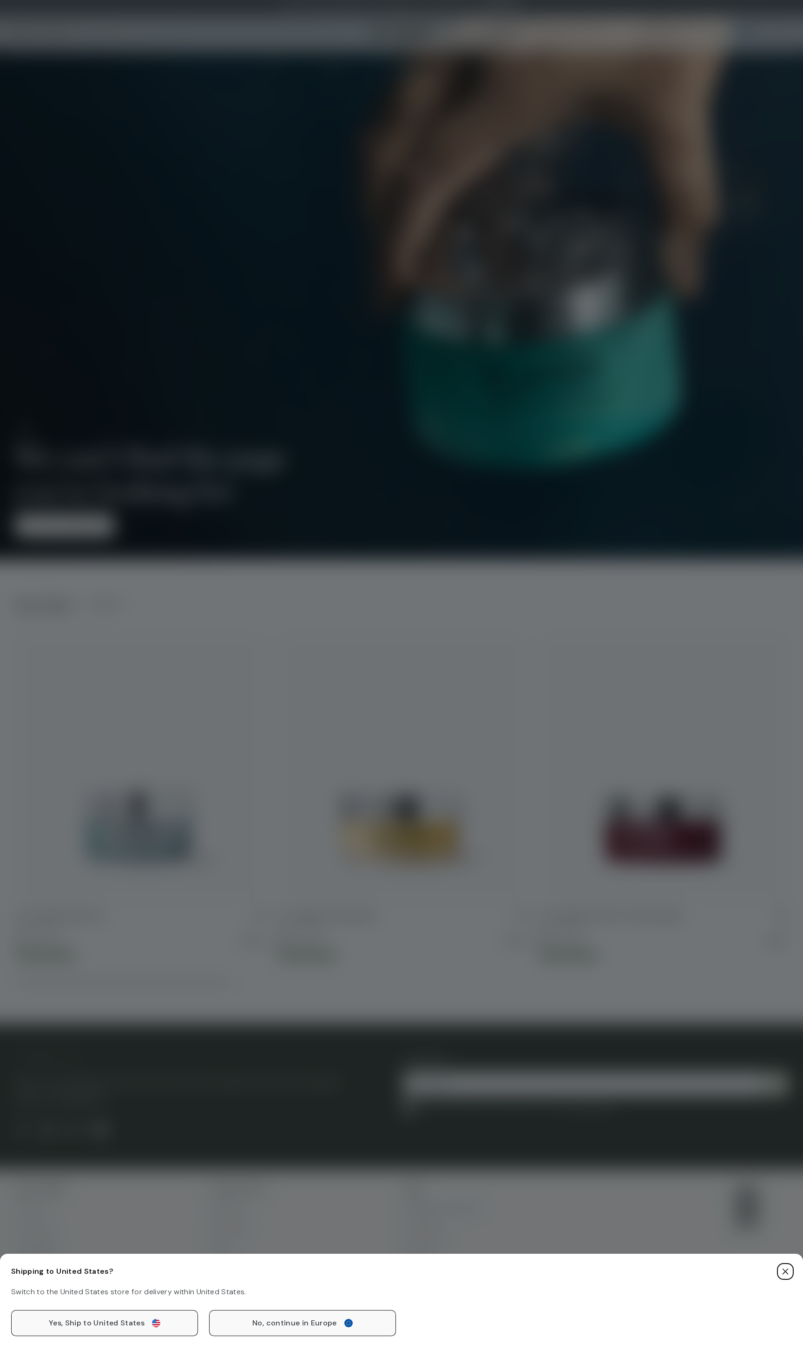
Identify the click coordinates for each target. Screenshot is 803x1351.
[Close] (785, 1271)
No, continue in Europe (294, 1323)
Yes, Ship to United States (97, 1323)
